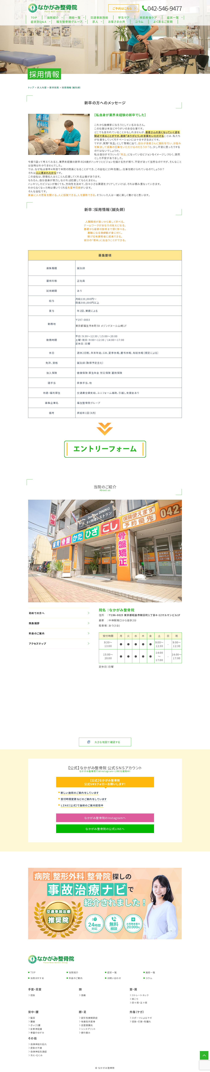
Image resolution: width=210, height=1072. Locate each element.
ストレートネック (140, 995)
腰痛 (32, 1021)
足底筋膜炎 (87, 1025)
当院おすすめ (37, 978)
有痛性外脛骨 (88, 1021)
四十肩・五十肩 (139, 1002)
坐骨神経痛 (36, 1028)
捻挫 (32, 995)
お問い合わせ (114, 978)
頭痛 (83, 995)
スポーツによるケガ (142, 1017)
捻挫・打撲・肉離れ (141, 1021)
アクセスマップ (37, 643)
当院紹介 (73, 972)
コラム (149, 978)
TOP (33, 972)
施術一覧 (150, 972)
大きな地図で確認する (107, 742)
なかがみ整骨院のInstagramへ (105, 818)
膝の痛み (85, 1032)
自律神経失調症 (38, 1051)
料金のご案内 (37, 633)
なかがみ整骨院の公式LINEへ (105, 829)
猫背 (32, 1017)
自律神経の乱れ (38, 1044)
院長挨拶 (34, 623)
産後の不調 (36, 1047)
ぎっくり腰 (35, 1025)
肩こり (135, 998)
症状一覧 (112, 972)
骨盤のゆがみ (37, 1032)
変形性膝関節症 (89, 1017)
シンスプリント (88, 1028)
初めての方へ (37, 613)
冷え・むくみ (36, 1055)
